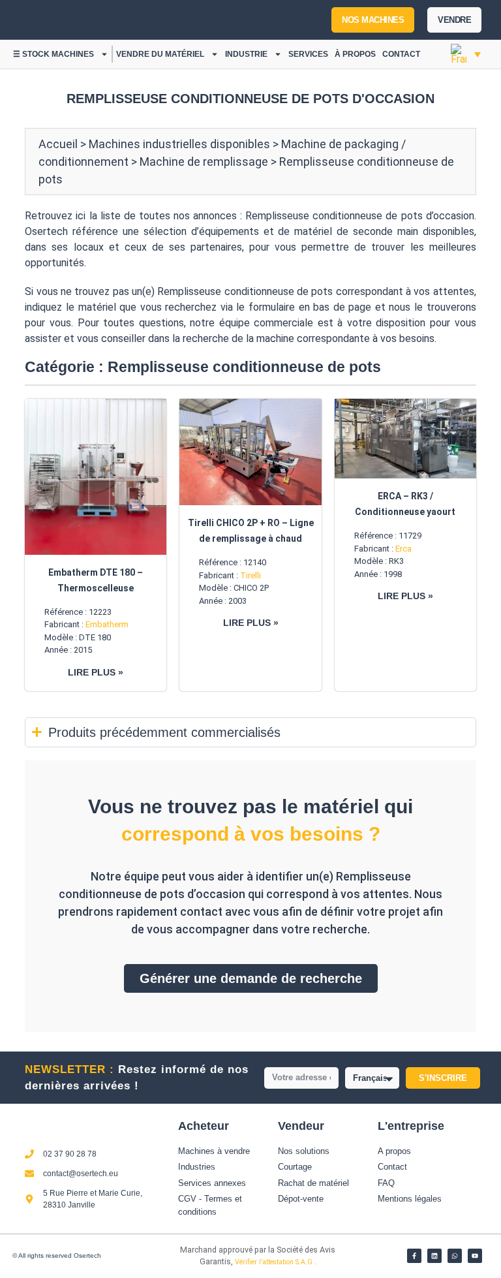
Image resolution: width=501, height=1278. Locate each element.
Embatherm (107, 624)
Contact (401, 54)
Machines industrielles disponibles (179, 144)
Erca (403, 548)
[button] (466, 54)
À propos (355, 54)
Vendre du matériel (160, 54)
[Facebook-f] (414, 1256)
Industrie (246, 54)
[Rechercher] (194, 20)
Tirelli (250, 575)
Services (308, 54)
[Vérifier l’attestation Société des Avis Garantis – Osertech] (158, 1253)
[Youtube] (475, 1256)
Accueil (58, 144)
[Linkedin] (434, 1256)
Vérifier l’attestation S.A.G (274, 1262)
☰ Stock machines (53, 54)
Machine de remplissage (204, 161)
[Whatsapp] (455, 1256)
